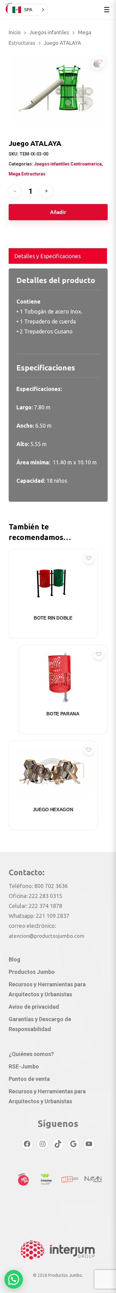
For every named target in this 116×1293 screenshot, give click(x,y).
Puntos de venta (29, 1079)
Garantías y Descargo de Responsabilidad (40, 1024)
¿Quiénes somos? (31, 1054)
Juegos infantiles (49, 32)
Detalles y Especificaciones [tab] (47, 256)
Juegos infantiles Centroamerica (68, 163)
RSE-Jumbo (24, 1066)
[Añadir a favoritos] (99, 61)
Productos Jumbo (32, 972)
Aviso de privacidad (34, 1006)
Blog (14, 959)
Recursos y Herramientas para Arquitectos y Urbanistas (47, 989)
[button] (13, 1279)
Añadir (58, 212)
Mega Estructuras (27, 173)
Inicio (15, 32)
